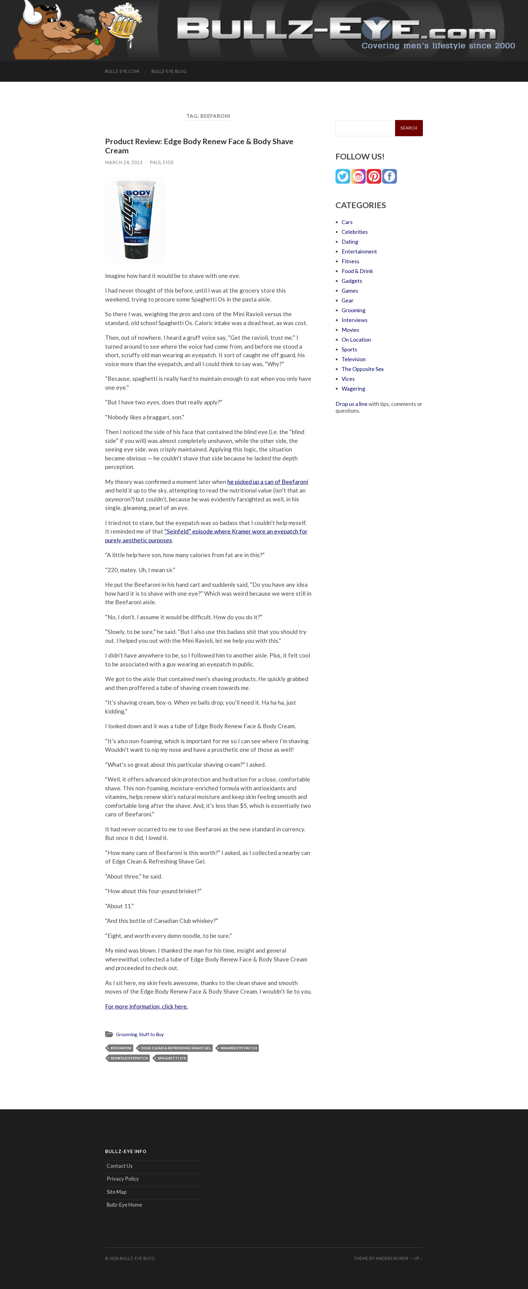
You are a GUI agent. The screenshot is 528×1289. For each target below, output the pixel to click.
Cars (347, 222)
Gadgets (352, 280)
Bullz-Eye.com (122, 71)
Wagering (353, 388)
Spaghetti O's (172, 1058)
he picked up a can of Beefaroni (267, 481)
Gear (348, 300)
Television (354, 359)
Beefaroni (121, 1048)
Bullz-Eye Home (124, 1204)
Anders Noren (392, 1258)
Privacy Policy (123, 1178)
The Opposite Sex (363, 368)
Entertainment (359, 251)
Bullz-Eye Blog (169, 71)
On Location (356, 339)
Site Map (117, 1192)
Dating (350, 241)
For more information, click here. (146, 1006)
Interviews (355, 320)
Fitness (350, 261)
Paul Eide (162, 162)
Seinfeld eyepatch (129, 1058)
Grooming (126, 1034)
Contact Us (120, 1166)
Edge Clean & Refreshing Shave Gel (176, 1048)
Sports (349, 349)
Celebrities (355, 231)
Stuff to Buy (151, 1034)
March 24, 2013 (123, 162)
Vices (348, 378)
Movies (350, 329)
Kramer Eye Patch (239, 1048)
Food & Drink (357, 271)
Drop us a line (352, 403)
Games (350, 290)
